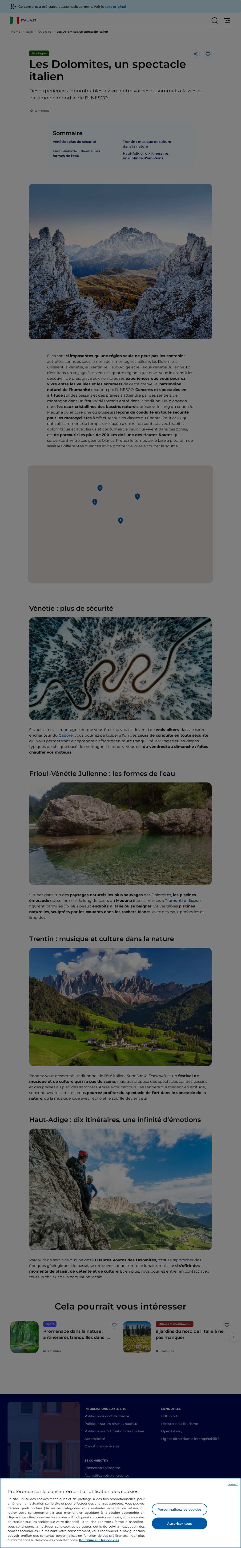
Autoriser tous (179, 1523)
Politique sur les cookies (99, 1540)
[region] (120, 1513)
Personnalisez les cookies (179, 1509)
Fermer (232, 1484)
